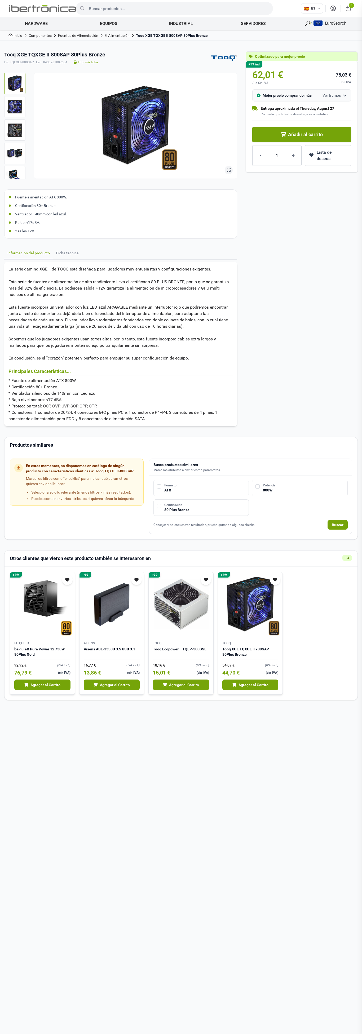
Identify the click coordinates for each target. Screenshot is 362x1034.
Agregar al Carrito (45, 685)
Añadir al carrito (305, 134)
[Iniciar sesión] (333, 8)
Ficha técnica (67, 253)
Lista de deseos (324, 155)
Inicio (17, 35)
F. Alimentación (117, 35)
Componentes (40, 35)
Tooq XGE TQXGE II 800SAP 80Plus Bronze (172, 35)
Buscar (337, 525)
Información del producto (28, 253)
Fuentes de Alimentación (78, 35)
